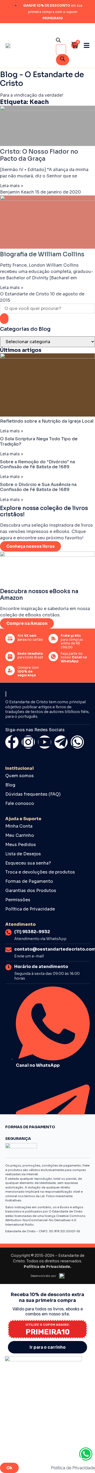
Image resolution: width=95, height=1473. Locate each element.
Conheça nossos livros (30, 546)
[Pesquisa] (62, 59)
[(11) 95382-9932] (8, 932)
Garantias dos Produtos (30, 890)
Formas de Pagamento (29, 881)
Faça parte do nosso (74, 657)
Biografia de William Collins (42, 254)
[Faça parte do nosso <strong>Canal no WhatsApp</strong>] (53, 656)
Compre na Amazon (27, 623)
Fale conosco (19, 803)
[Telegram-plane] (61, 742)
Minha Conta (18, 826)
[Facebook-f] (11, 742)
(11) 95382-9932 (32, 931)
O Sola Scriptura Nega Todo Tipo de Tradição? (39, 441)
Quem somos (19, 775)
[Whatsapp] (77, 742)
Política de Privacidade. (47, 1266)
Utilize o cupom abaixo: (48, 1324)
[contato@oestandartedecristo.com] (8, 950)
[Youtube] (44, 742)
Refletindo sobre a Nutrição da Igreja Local (46, 421)
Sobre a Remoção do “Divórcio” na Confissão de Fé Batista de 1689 (37, 464)
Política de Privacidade (30, 909)
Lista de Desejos (23, 854)
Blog (10, 785)
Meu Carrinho (19, 835)
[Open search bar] (58, 41)
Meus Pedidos (20, 844)
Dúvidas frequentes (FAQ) (33, 794)
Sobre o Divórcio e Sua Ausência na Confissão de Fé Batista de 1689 (38, 487)
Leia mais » (11, 185)
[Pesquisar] (4, 318)
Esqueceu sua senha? (28, 863)
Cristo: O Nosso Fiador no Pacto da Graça (39, 155)
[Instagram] (28, 742)
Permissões (17, 900)
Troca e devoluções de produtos (40, 872)
